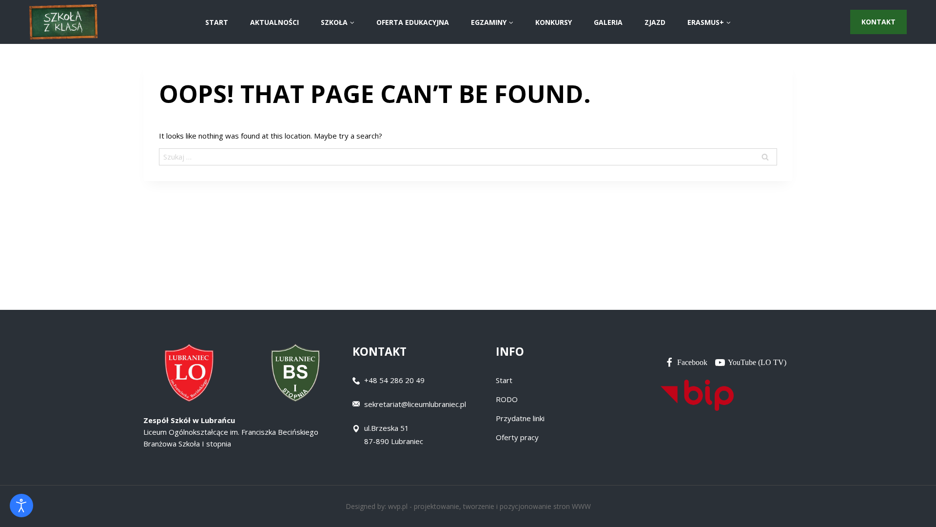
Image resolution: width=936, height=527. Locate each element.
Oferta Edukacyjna (412, 22)
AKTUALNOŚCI (274, 22)
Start (504, 380)
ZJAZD (654, 22)
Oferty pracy (517, 437)
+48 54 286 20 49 (394, 380)
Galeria (608, 22)
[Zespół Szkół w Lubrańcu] (63, 22)
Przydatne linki (520, 418)
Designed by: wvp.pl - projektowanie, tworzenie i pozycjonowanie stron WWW (468, 506)
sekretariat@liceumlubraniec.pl (415, 404)
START (216, 22)
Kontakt (878, 21)
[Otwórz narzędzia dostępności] (21, 505)
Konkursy (553, 22)
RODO (507, 399)
